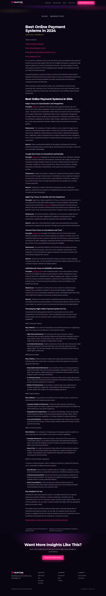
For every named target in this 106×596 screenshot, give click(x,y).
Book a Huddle (82, 575)
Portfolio (72, 2)
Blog (64, 2)
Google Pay (36, 157)
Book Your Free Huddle (53, 557)
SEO (39, 578)
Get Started (81, 578)
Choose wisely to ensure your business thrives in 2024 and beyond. (46, 520)
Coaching (40, 583)
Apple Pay (47, 205)
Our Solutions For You (34, 56)
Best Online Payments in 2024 (36, 48)
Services (48, 2)
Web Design (41, 575)
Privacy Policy (84, 589)
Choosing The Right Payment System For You (41, 52)
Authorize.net (36, 271)
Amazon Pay (37, 233)
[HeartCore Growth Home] (17, 2)
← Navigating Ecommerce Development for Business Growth (36, 529)
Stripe (34, 107)
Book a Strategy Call (86, 2)
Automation (41, 580)
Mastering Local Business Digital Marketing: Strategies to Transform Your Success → (63, 529)
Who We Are (57, 2)
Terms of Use (91, 589)
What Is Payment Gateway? (35, 44)
